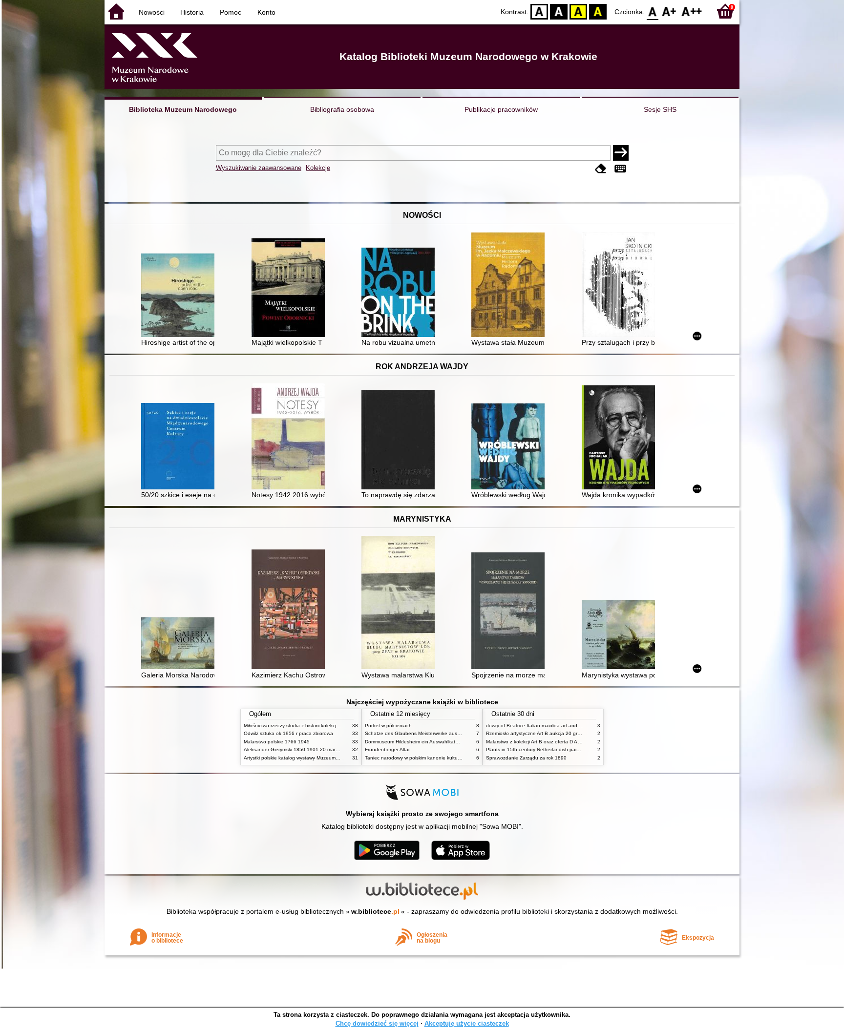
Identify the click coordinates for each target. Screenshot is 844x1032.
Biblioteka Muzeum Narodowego (183, 109)
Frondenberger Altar (387, 749)
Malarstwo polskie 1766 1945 (277, 741)
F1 (669, 11)
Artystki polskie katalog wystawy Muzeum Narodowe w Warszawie (317, 757)
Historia (192, 12)
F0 (652, 11)
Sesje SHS (660, 109)
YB (578, 11)
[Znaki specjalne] (620, 169)
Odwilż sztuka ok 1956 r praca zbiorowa (288, 733)
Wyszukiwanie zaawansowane (258, 167)
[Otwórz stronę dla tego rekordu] (180, 296)
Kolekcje (318, 167)
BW (558, 11)
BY (597, 11)
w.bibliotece (375, 911)
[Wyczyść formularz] (601, 169)
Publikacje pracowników (501, 109)
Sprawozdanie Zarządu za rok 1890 (526, 757)
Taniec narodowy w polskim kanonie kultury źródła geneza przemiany (442, 757)
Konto (266, 12)
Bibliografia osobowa (342, 109)
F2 (691, 11)
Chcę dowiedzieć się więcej (377, 1023)
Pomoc (230, 12)
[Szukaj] (621, 153)
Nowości (152, 12)
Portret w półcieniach (388, 725)
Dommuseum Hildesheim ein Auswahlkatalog (415, 741)
